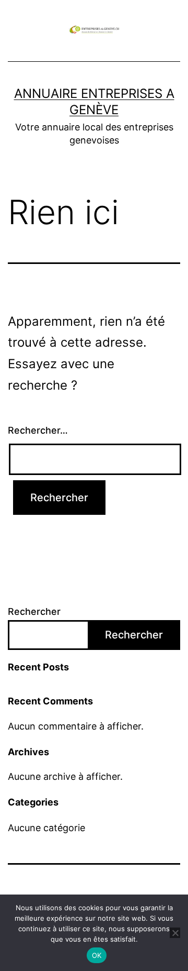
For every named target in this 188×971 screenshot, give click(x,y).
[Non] (175, 933)
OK (97, 955)
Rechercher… (38, 430)
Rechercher (34, 611)
